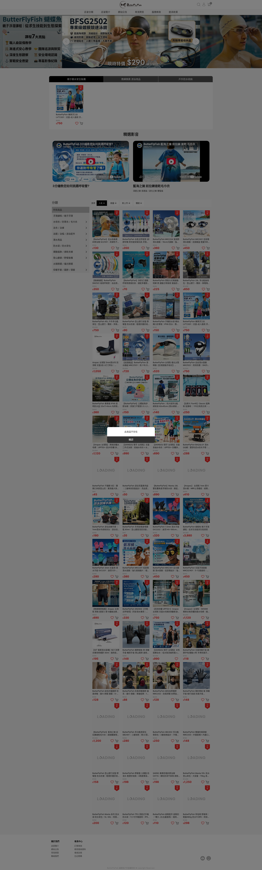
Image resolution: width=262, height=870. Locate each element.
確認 (131, 439)
